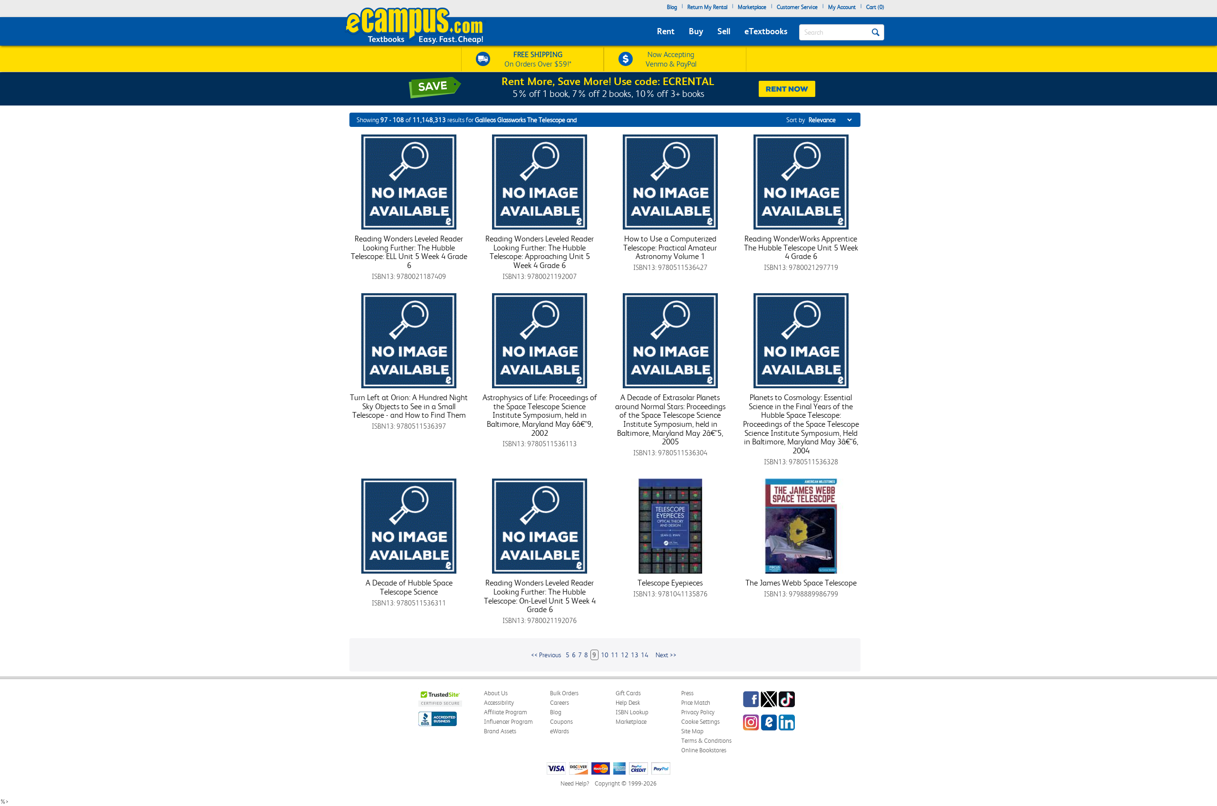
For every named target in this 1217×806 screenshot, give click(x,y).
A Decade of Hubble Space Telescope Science (409, 587)
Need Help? (574, 783)
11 (614, 655)
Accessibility (499, 702)
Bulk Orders (564, 693)
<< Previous (546, 655)
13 (634, 655)
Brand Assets (500, 731)
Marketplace (752, 7)
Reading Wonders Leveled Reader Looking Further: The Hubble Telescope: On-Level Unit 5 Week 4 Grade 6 (540, 596)
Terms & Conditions (706, 740)
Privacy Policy (698, 712)
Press (687, 693)
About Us (496, 693)
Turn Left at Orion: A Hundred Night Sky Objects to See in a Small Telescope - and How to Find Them (409, 406)
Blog (672, 7)
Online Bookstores (703, 750)
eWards (559, 731)
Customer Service (797, 7)
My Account (842, 7)
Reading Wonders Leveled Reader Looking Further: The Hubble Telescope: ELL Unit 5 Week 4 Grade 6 (409, 252)
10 (604, 655)
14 (644, 655)
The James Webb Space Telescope (801, 582)
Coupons (561, 721)
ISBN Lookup (632, 712)
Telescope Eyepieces (670, 582)
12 (624, 655)
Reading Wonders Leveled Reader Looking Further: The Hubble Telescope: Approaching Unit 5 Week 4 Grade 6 (539, 252)
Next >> (666, 655)
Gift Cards (628, 693)
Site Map (692, 731)
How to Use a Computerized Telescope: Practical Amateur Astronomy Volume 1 (670, 247)
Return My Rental (707, 7)
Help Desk (628, 702)
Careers (559, 702)
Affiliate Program (505, 712)
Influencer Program (508, 721)
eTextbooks (765, 31)
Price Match (695, 702)
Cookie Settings (700, 721)
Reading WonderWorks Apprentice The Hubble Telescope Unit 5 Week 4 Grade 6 (801, 247)
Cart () (875, 7)
